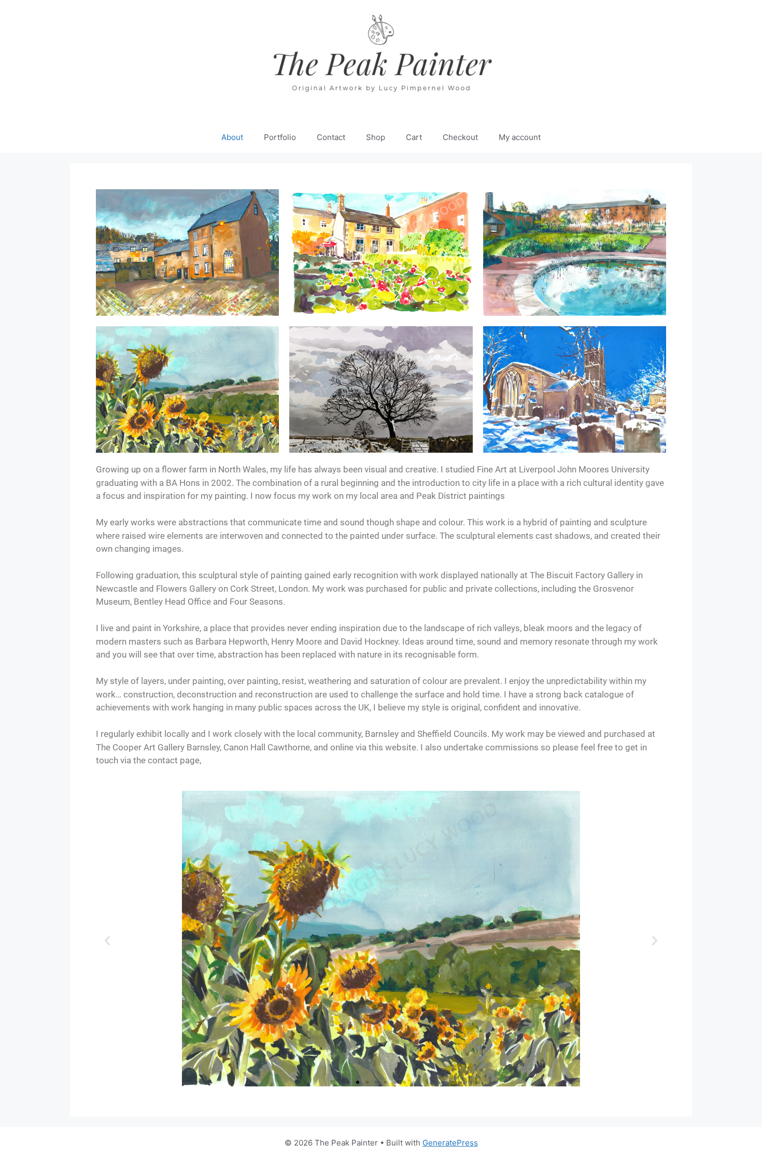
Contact (331, 137)
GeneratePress (450, 1143)
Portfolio (280, 137)
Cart (414, 137)
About (232, 137)
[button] (107, 940)
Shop (375, 137)
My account (520, 137)
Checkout (460, 137)
